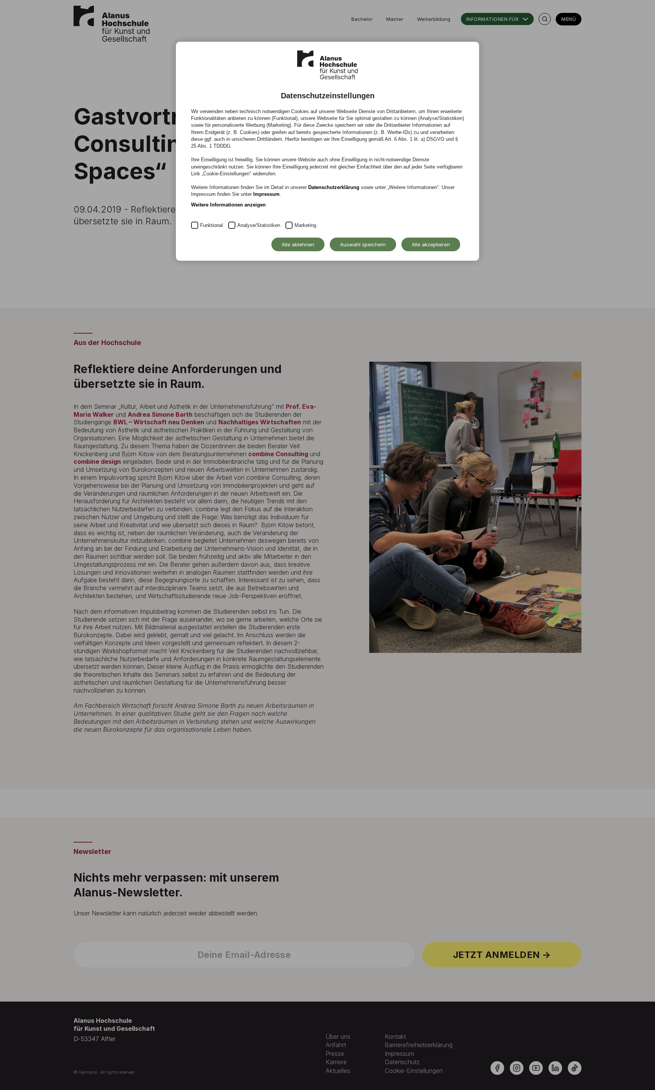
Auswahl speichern (363, 244)
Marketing (305, 225)
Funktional (211, 225)
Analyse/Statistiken (258, 225)
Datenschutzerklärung (333, 187)
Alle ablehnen (298, 244)
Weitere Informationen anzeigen (228, 205)
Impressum (266, 194)
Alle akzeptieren (431, 244)
